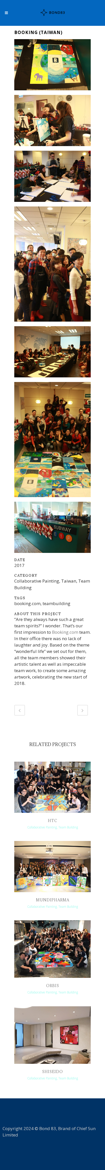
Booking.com (65, 632)
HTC (52, 820)
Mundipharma (52, 900)
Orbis (52, 985)
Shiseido (52, 1071)
